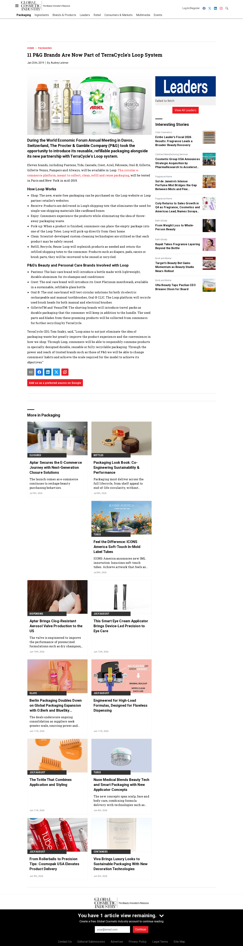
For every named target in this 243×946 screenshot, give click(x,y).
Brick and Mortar (163, 258)
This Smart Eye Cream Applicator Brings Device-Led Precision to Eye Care (121, 626)
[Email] (30, 372)
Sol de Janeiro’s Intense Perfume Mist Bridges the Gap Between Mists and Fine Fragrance (176, 185)
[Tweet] (56, 372)
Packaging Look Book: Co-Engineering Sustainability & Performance (116, 467)
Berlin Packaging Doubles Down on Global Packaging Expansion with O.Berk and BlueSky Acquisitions (56, 705)
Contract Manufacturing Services (171, 154)
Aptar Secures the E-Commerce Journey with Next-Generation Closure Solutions (56, 467)
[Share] (39, 372)
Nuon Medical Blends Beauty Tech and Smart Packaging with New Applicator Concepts (121, 785)
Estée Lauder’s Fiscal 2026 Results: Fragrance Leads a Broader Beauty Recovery (174, 141)
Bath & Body (161, 220)
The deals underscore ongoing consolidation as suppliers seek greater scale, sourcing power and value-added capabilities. (54, 721)
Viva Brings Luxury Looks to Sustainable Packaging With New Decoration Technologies (120, 864)
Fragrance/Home (163, 176)
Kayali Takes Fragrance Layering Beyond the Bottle (177, 246)
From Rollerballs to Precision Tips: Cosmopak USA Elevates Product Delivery (54, 864)
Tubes (97, 534)
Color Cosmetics (163, 132)
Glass (33, 693)
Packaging (45, 48)
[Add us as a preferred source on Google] (64, 372)
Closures (35, 455)
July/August (101, 613)
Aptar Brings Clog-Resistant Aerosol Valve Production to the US (56, 626)
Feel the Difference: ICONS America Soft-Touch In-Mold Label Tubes (117, 547)
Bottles (98, 455)
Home (30, 48)
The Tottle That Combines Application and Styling (51, 782)
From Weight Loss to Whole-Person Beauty (174, 227)
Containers (101, 851)
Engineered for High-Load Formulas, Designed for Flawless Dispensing (120, 705)
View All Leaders (186, 110)
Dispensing (36, 613)
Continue (140, 929)
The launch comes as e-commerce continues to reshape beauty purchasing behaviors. (54, 483)
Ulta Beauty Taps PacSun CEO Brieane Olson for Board (175, 287)
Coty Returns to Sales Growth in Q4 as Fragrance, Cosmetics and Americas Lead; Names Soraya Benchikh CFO (177, 207)
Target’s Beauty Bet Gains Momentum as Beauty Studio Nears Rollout (174, 267)
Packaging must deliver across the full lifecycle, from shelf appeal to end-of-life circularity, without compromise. (119, 483)
